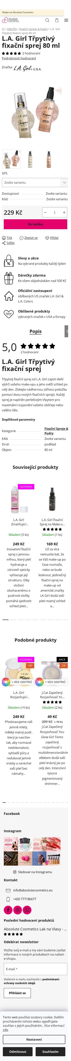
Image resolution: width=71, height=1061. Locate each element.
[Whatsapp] (27, 910)
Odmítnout (17, 1052)
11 (53, 802)
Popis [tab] (36, 331)
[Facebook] (8, 910)
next (67, 515)
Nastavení (34, 1039)
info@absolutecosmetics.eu (33, 890)
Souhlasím (50, 1052)
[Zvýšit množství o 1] (64, 212)
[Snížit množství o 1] (45, 212)
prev (4, 515)
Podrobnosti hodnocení (19, 58)
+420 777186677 (24, 899)
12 (57, 802)
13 (62, 802)
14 (66, 802)
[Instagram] (17, 910)
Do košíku (35, 224)
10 (49, 802)
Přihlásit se (17, 993)
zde (5, 1030)
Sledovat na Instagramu (35, 872)
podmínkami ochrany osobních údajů (31, 981)
